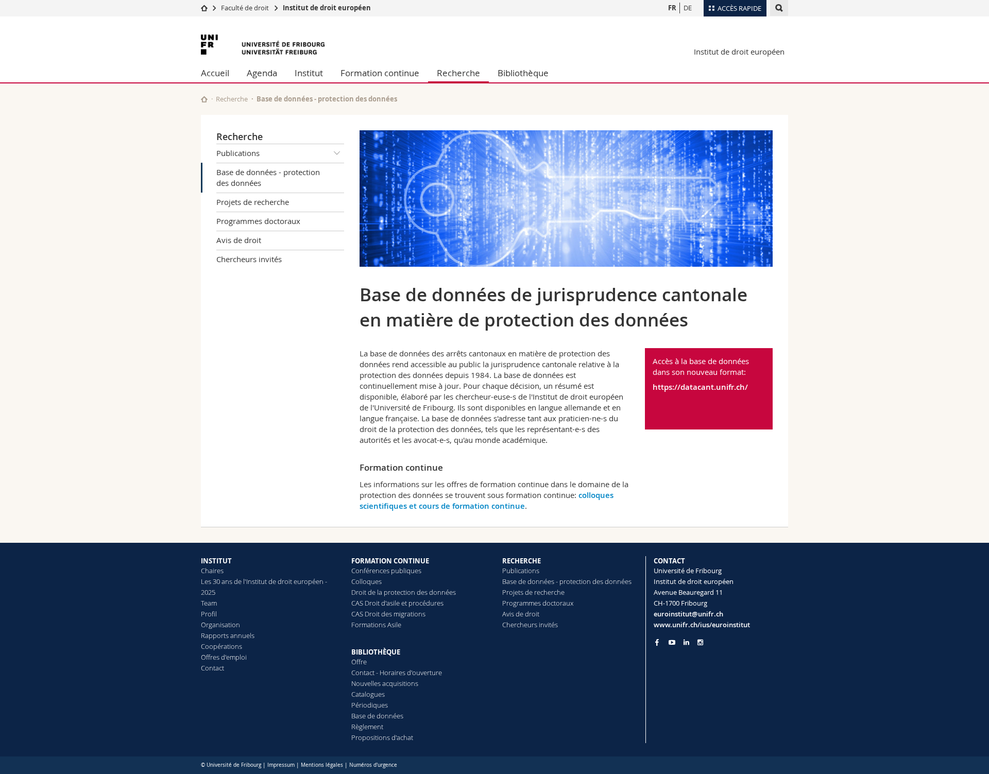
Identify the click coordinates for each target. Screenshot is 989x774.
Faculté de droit (245, 7)
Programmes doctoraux (258, 221)
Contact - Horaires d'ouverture (396, 672)
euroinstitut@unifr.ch (688, 613)
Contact (212, 668)
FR (672, 7)
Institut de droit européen (327, 7)
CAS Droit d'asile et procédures (397, 603)
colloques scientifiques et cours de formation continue (486, 500)
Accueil (215, 73)
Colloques (366, 581)
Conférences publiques (386, 570)
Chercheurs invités (249, 259)
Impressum (281, 765)
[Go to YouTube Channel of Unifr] (672, 642)
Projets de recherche (252, 202)
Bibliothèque (523, 73)
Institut (309, 73)
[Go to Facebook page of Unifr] (657, 642)
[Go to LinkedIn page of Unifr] (686, 642)
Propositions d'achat (382, 737)
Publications (238, 153)
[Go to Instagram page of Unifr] (700, 642)
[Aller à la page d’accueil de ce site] (204, 99)
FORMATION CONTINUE (390, 560)
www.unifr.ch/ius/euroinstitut (702, 624)
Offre (359, 661)
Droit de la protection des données (403, 592)
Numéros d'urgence (373, 765)
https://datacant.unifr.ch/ (700, 387)
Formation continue (379, 73)
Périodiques (369, 705)
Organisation (220, 624)
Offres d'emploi (224, 657)
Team (209, 603)
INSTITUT (216, 560)
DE (688, 7)
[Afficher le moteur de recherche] (779, 8)
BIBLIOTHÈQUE (375, 652)
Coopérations (221, 646)
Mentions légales (322, 765)
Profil (209, 613)
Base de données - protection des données (268, 177)
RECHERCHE (521, 560)
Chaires (212, 570)
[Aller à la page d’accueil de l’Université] (263, 45)
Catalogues (368, 694)
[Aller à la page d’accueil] (204, 7)
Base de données (377, 715)
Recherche (458, 73)
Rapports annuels (227, 635)
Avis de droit (238, 240)
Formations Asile (376, 624)
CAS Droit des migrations (388, 613)
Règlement (367, 726)
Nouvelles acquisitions (384, 683)
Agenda (262, 73)
